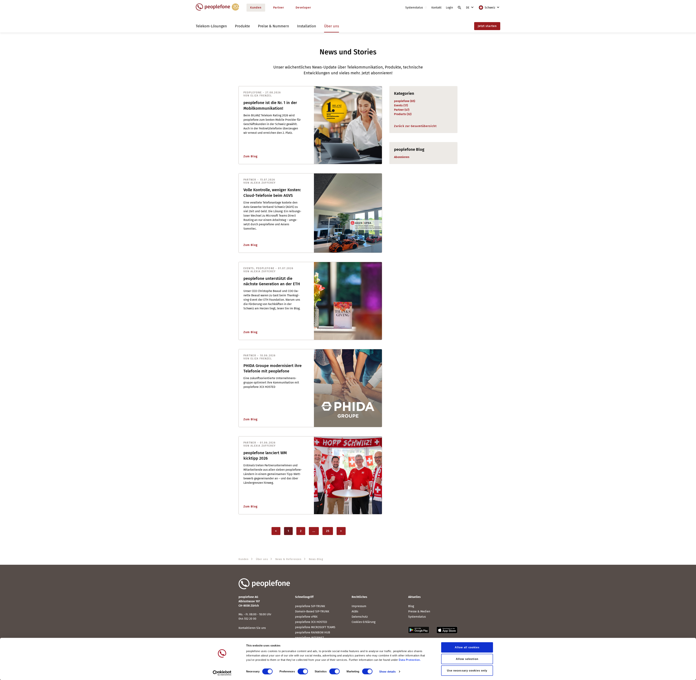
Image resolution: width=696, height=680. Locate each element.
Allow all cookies (467, 647)
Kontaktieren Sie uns (252, 628)
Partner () (401, 109)
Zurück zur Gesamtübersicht (415, 126)
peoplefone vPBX (306, 616)
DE (468, 7)
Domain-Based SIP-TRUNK (312, 611)
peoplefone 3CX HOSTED (311, 622)
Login (449, 7)
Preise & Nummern (273, 26)
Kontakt (436, 7)
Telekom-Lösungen (211, 26)
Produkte (242, 26)
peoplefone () (404, 101)
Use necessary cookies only (467, 670)
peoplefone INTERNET (309, 637)
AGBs (355, 611)
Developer (303, 7)
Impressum (359, 606)
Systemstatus (417, 616)
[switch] (303, 671)
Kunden (256, 7)
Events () (401, 105)
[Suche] (459, 7)
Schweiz (490, 7)
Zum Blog (250, 156)
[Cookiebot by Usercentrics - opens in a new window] (222, 673)
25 (327, 531)
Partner (278, 7)
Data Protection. (410, 659)
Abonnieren (401, 157)
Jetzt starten (487, 26)
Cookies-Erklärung (363, 622)
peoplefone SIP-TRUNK (310, 606)
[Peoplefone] (217, 9)
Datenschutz (360, 616)
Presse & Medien (419, 611)
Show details (387, 671)
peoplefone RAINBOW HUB (312, 632)
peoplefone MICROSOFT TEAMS (315, 627)
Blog (411, 606)
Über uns (331, 26)
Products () (402, 114)
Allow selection (467, 658)
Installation (306, 26)
